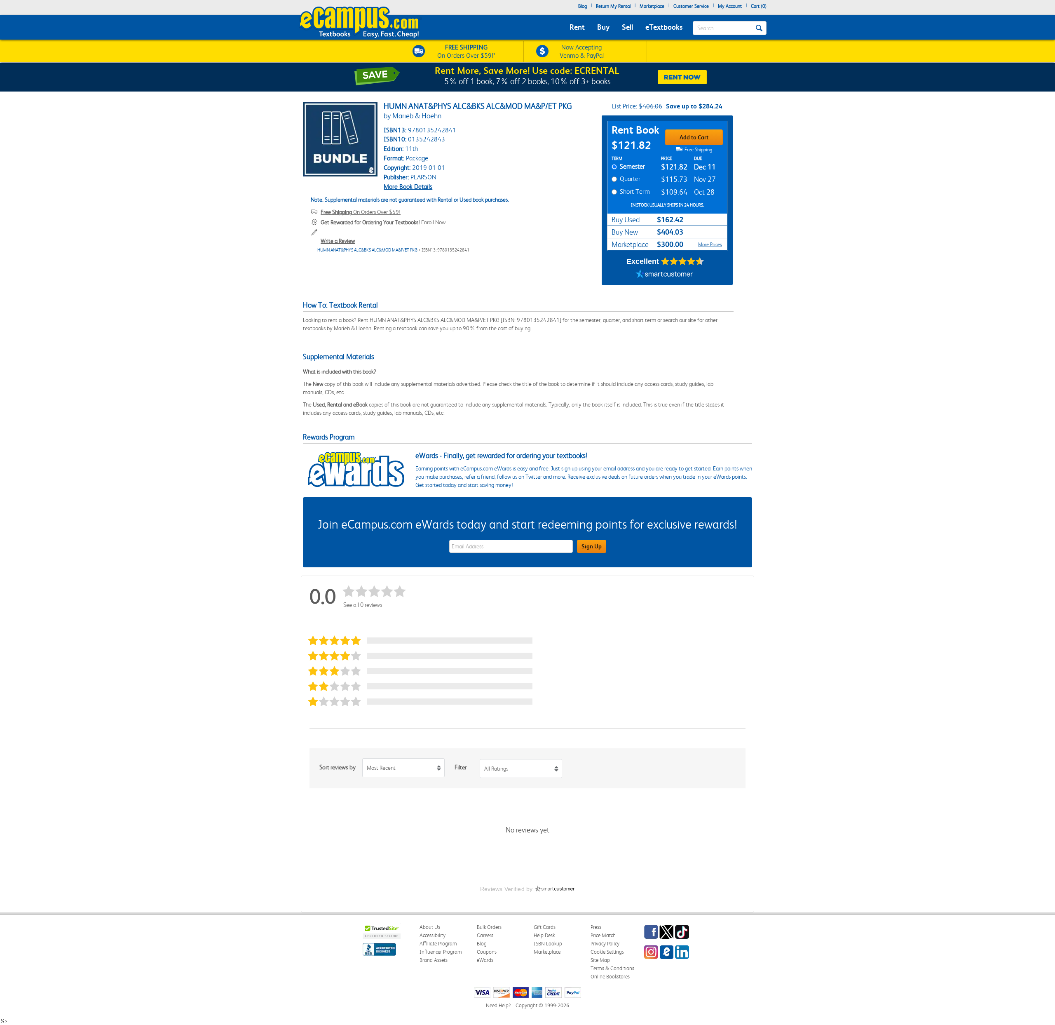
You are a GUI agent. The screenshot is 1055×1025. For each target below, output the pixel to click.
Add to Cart (694, 137)
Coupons (487, 952)
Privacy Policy (605, 943)
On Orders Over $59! (361, 212)
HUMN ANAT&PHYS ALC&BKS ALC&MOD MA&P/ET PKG (367, 250)
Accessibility (432, 935)
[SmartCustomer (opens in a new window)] (664, 275)
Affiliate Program (438, 943)
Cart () (759, 6)
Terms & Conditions (612, 968)
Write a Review (338, 240)
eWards (485, 960)
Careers (485, 935)
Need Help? (498, 1005)
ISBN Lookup (548, 943)
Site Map (600, 960)
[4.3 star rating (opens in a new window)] (682, 261)
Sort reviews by (337, 767)
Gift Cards (545, 927)
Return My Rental (613, 6)
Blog (582, 6)
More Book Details (408, 186)
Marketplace (652, 6)
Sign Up (591, 546)
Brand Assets (434, 960)
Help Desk (544, 935)
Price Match (603, 935)
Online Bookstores (610, 976)
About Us (430, 927)
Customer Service (691, 6)
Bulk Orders (489, 927)
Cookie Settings (607, 952)
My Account (730, 6)
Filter (461, 767)
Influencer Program (441, 952)
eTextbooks (663, 27)
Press (596, 927)
